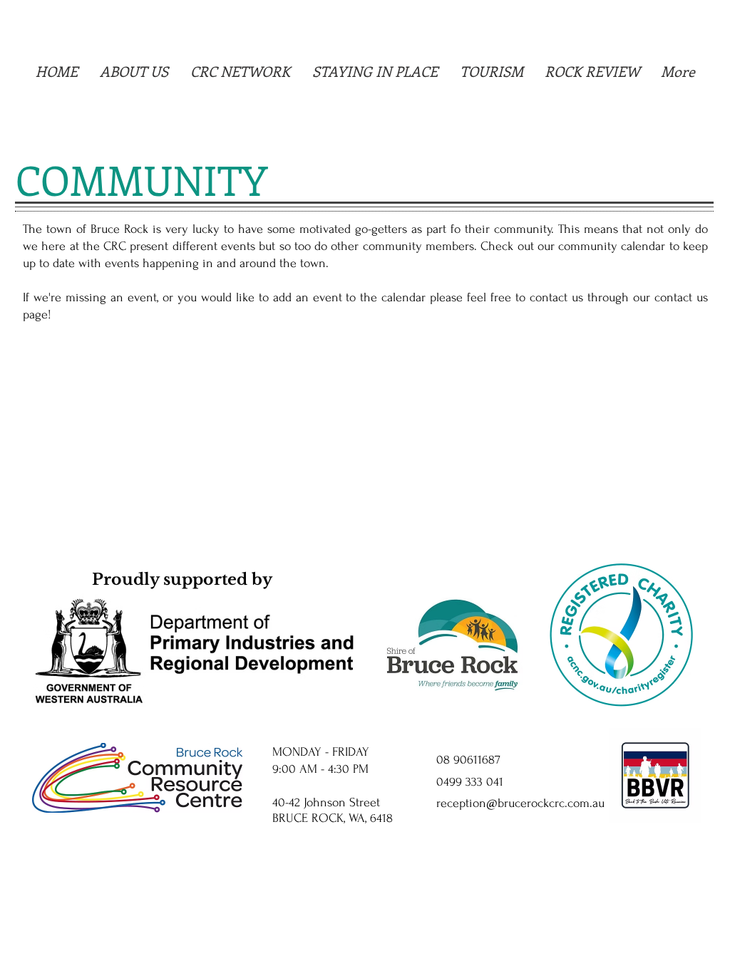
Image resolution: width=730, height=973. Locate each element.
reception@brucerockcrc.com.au (520, 803)
